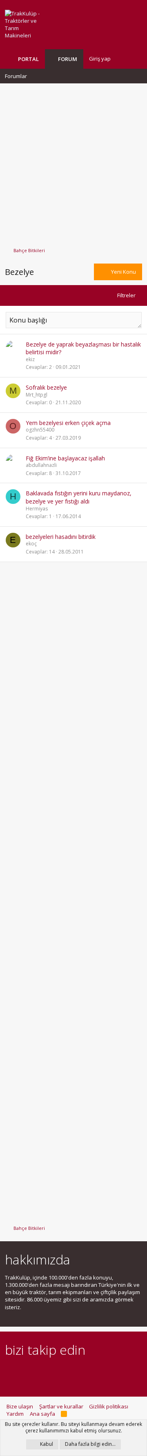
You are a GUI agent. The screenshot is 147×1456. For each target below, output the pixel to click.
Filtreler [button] (126, 295)
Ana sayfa (42, 1413)
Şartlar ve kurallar (61, 1406)
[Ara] (135, 59)
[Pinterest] (52, 1372)
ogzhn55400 (40, 429)
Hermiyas (37, 508)
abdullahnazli (41, 465)
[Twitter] (81, 1372)
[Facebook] (9, 1372)
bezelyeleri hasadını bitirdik (61, 537)
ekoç (31, 543)
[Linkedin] (38, 1372)
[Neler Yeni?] (122, 59)
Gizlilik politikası (108, 1406)
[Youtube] (95, 1372)
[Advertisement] (73, 161)
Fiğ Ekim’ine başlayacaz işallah (65, 458)
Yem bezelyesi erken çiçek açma (68, 423)
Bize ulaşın (20, 1406)
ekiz (30, 359)
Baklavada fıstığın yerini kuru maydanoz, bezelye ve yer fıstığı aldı (78, 497)
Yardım (15, 1413)
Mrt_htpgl (36, 394)
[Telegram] (66, 1372)
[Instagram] (24, 1372)
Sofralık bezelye (46, 387)
